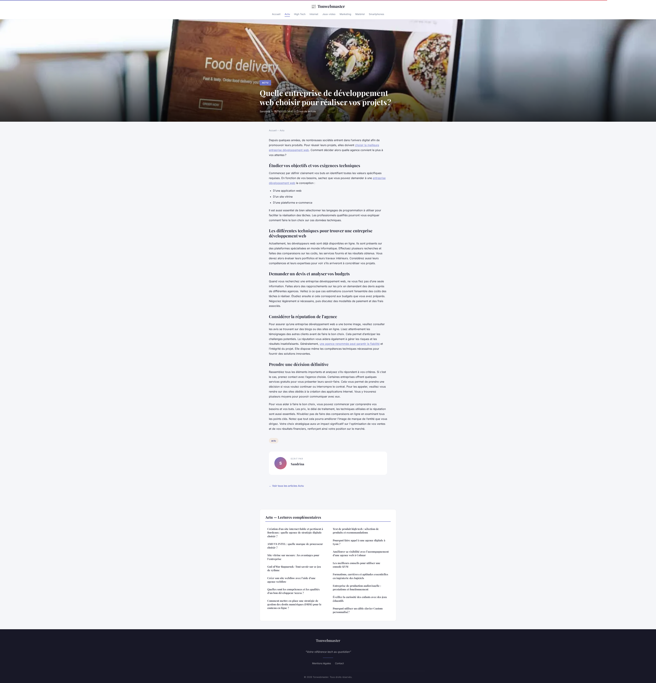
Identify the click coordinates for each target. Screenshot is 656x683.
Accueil (276, 14)
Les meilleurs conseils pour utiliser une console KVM (356, 564)
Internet (314, 14)
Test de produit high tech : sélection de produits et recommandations (356, 530)
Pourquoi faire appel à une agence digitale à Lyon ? (359, 542)
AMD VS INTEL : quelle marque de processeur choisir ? (295, 545)
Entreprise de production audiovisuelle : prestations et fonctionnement (357, 587)
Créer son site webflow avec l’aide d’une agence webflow (291, 579)
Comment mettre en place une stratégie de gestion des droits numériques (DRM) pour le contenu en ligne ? (294, 604)
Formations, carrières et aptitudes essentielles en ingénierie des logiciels (360, 576)
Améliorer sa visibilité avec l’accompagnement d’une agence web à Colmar (361, 553)
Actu (287, 14)
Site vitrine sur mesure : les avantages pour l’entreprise (293, 556)
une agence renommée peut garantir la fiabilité (350, 343)
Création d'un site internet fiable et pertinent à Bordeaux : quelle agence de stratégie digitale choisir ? (295, 532)
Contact (339, 663)
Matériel (360, 14)
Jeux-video (329, 14)
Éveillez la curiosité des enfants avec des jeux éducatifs (360, 598)
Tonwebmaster (328, 6)
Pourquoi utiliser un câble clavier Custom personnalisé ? (358, 610)
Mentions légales (321, 663)
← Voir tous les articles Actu (286, 485)
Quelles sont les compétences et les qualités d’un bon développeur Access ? (293, 591)
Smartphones (376, 14)
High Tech (299, 14)
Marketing (345, 14)
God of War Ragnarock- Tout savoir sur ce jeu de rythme (294, 568)
